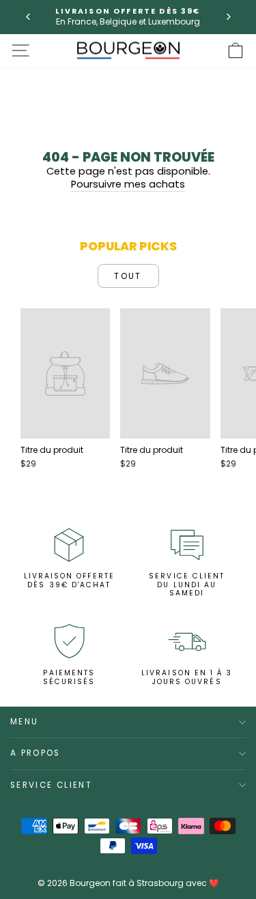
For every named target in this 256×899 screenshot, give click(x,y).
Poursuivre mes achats (128, 184)
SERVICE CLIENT (51, 785)
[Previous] (28, 16)
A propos (35, 753)
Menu (24, 721)
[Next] (227, 16)
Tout (128, 276)
